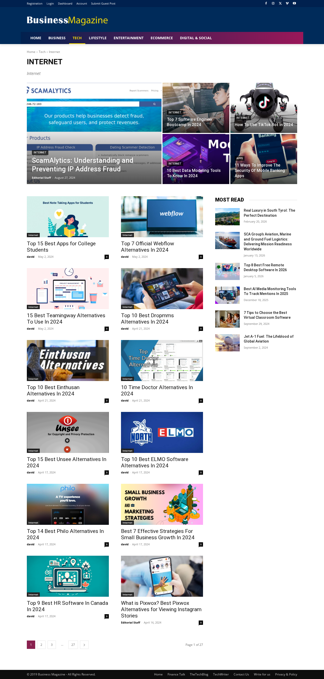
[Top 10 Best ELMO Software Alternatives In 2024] (162, 432)
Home (31, 52)
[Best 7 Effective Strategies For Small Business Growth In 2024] (162, 504)
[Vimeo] (287, 4)
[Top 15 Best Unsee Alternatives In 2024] (68, 432)
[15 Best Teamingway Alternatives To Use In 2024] (68, 288)
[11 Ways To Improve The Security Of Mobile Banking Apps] (263, 159)
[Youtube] (294, 4)
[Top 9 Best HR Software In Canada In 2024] (68, 576)
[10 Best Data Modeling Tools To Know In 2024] (196, 159)
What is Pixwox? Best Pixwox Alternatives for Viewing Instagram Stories (161, 609)
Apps (239, 158)
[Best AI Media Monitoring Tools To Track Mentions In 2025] (227, 295)
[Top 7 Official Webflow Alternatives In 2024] (162, 216)
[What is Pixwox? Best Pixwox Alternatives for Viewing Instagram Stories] (162, 576)
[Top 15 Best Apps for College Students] (68, 216)
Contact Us (241, 674)
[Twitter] (280, 4)
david (30, 256)
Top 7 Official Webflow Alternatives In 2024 (147, 247)
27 (73, 645)
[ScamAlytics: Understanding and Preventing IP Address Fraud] (94, 133)
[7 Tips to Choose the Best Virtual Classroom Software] (227, 319)
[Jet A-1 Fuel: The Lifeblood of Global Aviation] (227, 342)
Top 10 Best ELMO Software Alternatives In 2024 (154, 462)
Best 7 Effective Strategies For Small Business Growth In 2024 (157, 534)
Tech (42, 52)
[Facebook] (266, 4)
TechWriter (221, 674)
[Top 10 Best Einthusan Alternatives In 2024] (68, 360)
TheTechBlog (199, 674)
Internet (40, 152)
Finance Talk (176, 674)
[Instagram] (273, 4)
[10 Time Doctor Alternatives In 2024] (162, 360)
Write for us (262, 674)
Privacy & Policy (286, 674)
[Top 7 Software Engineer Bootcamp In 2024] (196, 108)
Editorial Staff (130, 622)
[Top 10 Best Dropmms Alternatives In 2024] (162, 288)
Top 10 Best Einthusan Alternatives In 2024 (53, 390)
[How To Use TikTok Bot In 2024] (263, 108)
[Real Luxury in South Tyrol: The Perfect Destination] (227, 216)
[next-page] (84, 645)
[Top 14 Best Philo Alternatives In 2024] (68, 504)
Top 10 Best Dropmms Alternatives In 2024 (147, 318)
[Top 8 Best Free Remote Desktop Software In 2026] (227, 271)
